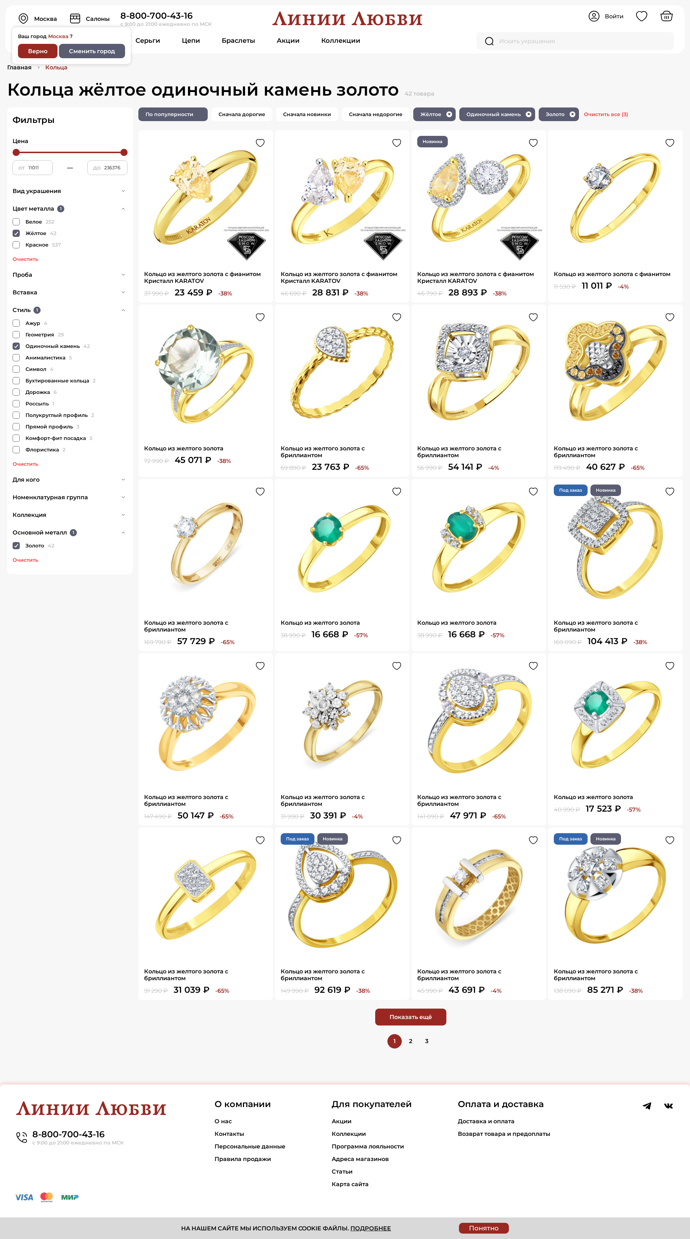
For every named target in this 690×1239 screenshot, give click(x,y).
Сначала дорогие (241, 114)
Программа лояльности (368, 1146)
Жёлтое (435, 114)
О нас (223, 1121)
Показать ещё (411, 1017)
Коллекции (340, 41)
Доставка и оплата (486, 1121)
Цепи (191, 41)
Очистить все (606, 114)
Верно (37, 51)
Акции (288, 41)
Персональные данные (250, 1146)
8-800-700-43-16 (156, 15)
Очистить (25, 259)
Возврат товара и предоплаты (504, 1133)
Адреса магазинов (360, 1159)
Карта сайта (350, 1184)
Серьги (147, 41)
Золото (560, 114)
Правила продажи (243, 1159)
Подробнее (370, 1228)
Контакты (229, 1133)
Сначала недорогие (375, 114)
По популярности (169, 114)
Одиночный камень (498, 114)
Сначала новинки (307, 114)
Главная (19, 67)
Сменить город (92, 51)
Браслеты (238, 41)
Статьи (342, 1171)
